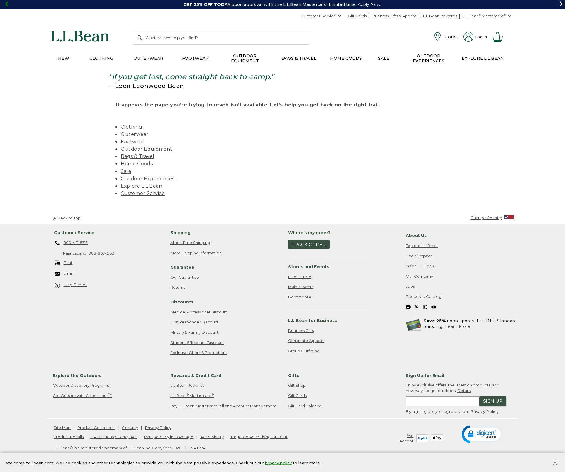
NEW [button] (63, 58)
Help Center (75, 284)
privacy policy (278, 462)
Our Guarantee (184, 277)
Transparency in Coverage (168, 436)
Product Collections (96, 427)
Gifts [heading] (293, 375)
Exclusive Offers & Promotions (198, 352)
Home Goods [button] (346, 58)
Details (464, 390)
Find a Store (299, 276)
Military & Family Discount (194, 332)
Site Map (62, 427)
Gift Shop (297, 385)
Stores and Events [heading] (308, 266)
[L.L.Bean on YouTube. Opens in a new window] (433, 306)
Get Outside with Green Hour (82, 395)
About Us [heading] (416, 235)
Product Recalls (69, 436)
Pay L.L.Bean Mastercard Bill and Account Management (223, 405)
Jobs (410, 286)
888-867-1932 (101, 253)
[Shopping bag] (500, 37)
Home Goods (137, 163)
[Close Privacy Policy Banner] (555, 463)
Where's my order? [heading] (309, 232)
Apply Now (369, 4)
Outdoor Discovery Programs (81, 385)
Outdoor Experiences (148, 178)
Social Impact (419, 255)
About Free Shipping (190, 242)
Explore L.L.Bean (141, 186)
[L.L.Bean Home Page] (81, 37)
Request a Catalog (423, 296)
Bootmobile (299, 297)
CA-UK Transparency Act (113, 436)
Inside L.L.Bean (420, 265)
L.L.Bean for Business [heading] (312, 320)
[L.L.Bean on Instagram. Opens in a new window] (425, 306)
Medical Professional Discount (199, 312)
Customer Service (318, 16)
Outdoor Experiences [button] (428, 58)
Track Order (309, 244)
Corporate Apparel (306, 340)
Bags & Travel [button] (299, 58)
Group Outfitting (304, 350)
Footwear (132, 141)
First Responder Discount (194, 322)
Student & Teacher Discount (197, 342)
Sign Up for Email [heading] (425, 375)
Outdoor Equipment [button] (245, 58)
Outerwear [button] (148, 58)
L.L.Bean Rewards (440, 16)
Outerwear (135, 134)
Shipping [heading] (180, 232)
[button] (482, 434)
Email (68, 273)
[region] (282, 4)
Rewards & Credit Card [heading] (195, 375)
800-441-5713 (75, 242)
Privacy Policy (485, 411)
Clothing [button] (101, 58)
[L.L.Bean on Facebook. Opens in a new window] (408, 306)
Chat (67, 262)
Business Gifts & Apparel (395, 16)
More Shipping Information (196, 253)
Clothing (131, 127)
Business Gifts (301, 330)
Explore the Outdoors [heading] (77, 375)
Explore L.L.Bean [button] (483, 58)
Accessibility (212, 436)
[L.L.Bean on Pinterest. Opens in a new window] (416, 306)
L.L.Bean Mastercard (192, 395)
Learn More (457, 326)
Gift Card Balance (305, 405)
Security (130, 427)
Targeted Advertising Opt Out (259, 436)
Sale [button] (383, 58)
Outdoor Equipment (146, 149)
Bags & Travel (137, 156)
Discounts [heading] (181, 302)
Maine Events (300, 286)
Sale (126, 171)
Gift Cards (357, 16)
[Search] (139, 37)
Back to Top (69, 218)
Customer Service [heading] (74, 232)
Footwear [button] (195, 58)
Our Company (419, 276)
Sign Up (493, 401)
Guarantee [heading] (182, 267)
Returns (177, 287)
